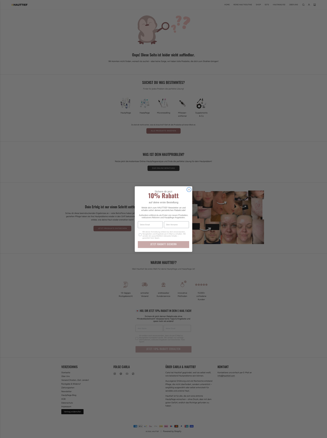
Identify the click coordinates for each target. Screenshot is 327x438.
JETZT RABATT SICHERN (163, 244)
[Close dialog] (189, 189)
